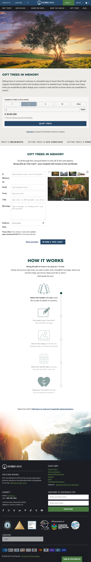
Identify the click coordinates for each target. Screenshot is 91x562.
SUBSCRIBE (68, 509)
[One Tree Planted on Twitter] (36, 510)
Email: (4, 187)
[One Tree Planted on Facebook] (3, 510)
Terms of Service (54, 472)
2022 (65, 485)
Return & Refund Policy (56, 474)
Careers (51, 477)
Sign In (78, 3)
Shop (50, 479)
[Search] (28, 3)
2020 (73, 485)
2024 (57, 485)
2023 (61, 485)
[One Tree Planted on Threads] (14, 510)
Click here (30, 132)
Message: (6, 206)
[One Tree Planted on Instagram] (9, 510)
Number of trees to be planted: (17, 100)
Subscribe (18, 3)
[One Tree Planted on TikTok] (31, 510)
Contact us (11, 496)
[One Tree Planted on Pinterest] (25, 510)
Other (79, 104)
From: (4, 193)
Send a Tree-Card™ (54, 242)
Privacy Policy (53, 469)
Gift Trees (47, 123)
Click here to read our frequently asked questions (52, 409)
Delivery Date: (5, 225)
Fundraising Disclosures (56, 482)
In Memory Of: (5, 178)
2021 (69, 485)
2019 (77, 485)
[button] (21, 8)
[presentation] (87, 172)
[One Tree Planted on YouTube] (42, 510)
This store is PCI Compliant (30, 556)
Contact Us (6, 3)
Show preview (32, 242)
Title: (4, 200)
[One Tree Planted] (45, 3)
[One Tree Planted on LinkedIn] (20, 510)
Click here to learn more (18, 483)
